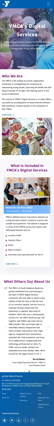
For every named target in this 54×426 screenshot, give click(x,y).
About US (5, 398)
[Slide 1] (29, 371)
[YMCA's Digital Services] (7, 4)
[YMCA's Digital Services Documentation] (4, 420)
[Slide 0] (24, 371)
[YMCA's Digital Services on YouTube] (18, 420)
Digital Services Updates (25, 395)
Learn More (7, 115)
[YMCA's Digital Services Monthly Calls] (25, 420)
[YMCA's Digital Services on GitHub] (32, 420)
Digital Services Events (43, 406)
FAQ (39, 394)
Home (4, 394)
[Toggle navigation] (48, 4)
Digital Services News (43, 399)
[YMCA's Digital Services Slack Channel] (11, 420)
